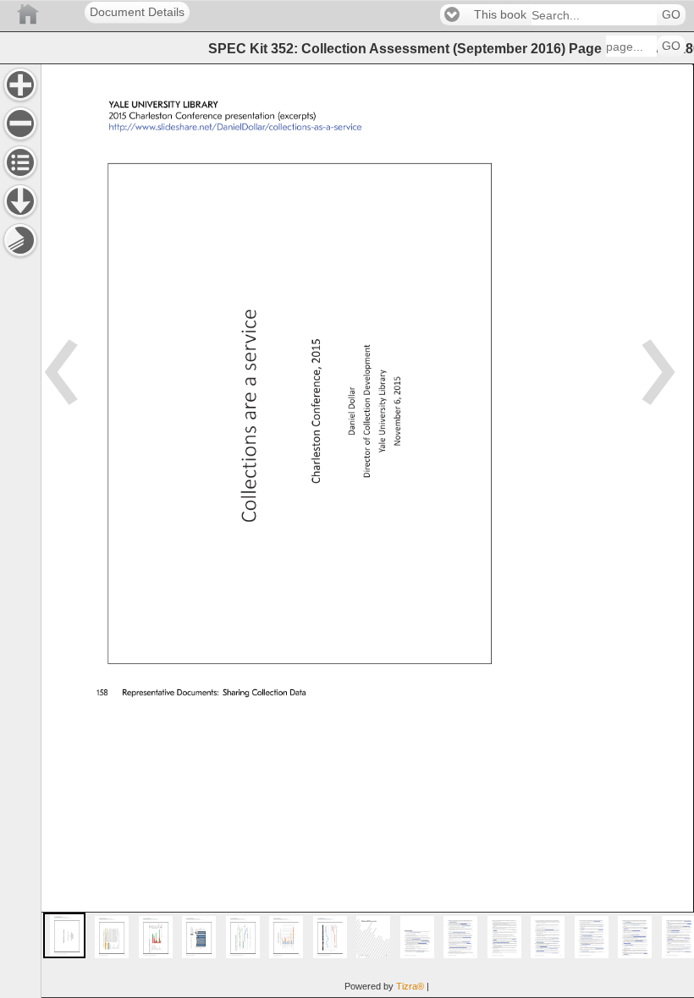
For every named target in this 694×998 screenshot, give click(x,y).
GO (671, 14)
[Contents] (20, 162)
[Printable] (20, 240)
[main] (367, 530)
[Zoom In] (20, 84)
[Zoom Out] (20, 123)
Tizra (410, 986)
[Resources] (20, 201)
